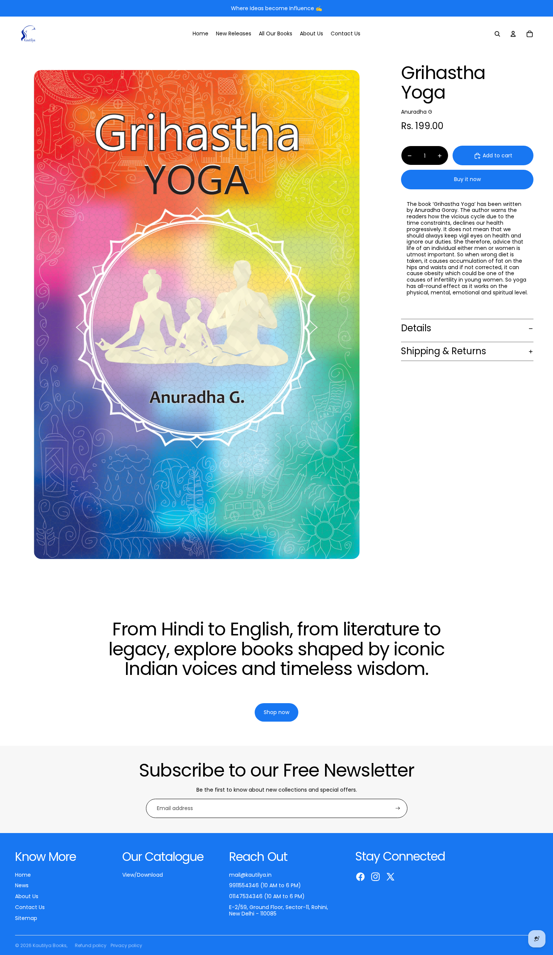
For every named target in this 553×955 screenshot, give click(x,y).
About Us (26, 896)
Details (416, 328)
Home (23, 875)
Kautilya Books (50, 945)
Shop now (276, 694)
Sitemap (26, 918)
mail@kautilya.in (250, 875)
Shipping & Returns (443, 351)
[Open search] (497, 34)
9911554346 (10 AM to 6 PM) (265, 885)
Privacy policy (126, 945)
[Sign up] (398, 808)
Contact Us (30, 907)
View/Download (142, 875)
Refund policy (90, 945)
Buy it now (467, 179)
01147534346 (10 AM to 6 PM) (267, 896)
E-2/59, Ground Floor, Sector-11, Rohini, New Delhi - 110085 (278, 910)
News (22, 885)
